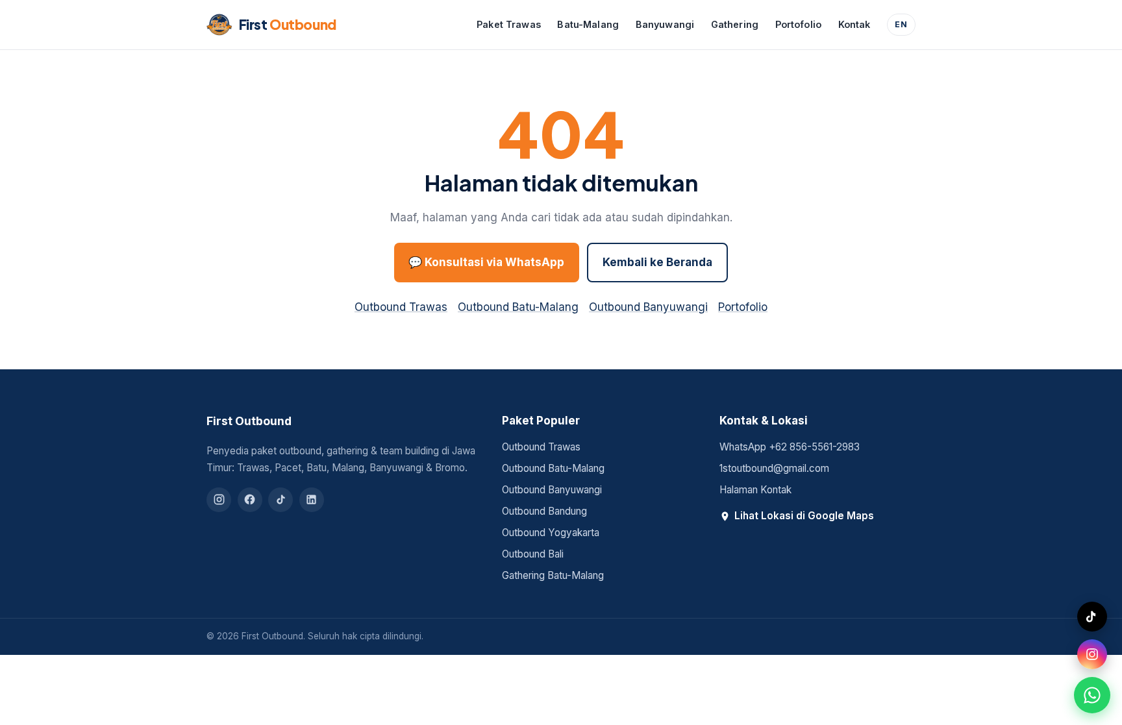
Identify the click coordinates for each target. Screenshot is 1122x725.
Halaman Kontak (755, 490)
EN (901, 24)
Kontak (854, 24)
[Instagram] (218, 499)
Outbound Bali (533, 554)
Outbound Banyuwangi (648, 307)
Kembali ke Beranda (657, 262)
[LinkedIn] (311, 499)
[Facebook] (250, 499)
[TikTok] (280, 499)
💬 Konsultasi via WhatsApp (486, 262)
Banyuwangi (665, 24)
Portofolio (798, 24)
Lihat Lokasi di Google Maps (804, 516)
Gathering (734, 24)
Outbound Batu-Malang (518, 307)
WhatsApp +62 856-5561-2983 (789, 447)
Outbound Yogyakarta (550, 532)
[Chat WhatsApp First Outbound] (1092, 695)
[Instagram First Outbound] (1092, 654)
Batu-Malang (588, 24)
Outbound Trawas (401, 307)
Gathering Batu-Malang (553, 575)
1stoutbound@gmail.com (774, 468)
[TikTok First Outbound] (1092, 617)
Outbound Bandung (544, 511)
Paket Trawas (509, 24)
